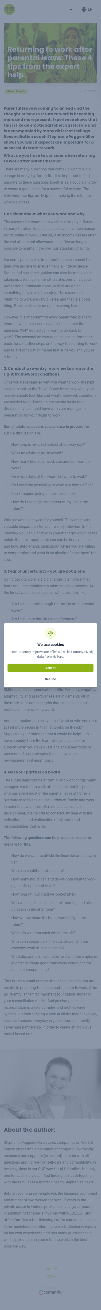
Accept (50, 668)
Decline (50, 679)
